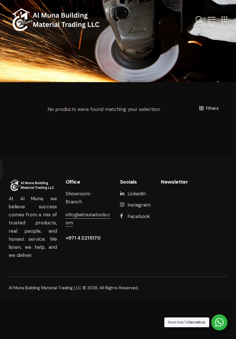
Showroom (78, 193)
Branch (74, 202)
